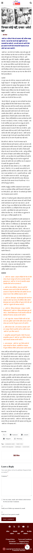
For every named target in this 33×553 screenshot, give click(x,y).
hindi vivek (20, 444)
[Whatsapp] (28, 527)
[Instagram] (19, 527)
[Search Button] (31, 3)
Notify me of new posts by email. (10, 514)
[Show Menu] (2, 3)
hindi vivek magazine (7, 446)
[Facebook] (9, 527)
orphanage (18, 446)
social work (26, 446)
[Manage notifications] (4, 548)
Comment (4, 476)
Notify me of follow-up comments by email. (13, 508)
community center (10, 444)
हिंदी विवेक (5, 35)
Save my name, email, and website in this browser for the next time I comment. (17, 501)
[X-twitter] (14, 527)
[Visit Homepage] (16, 3)
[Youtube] (23, 527)
